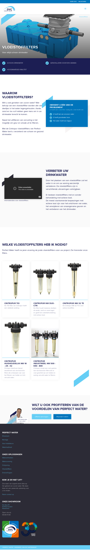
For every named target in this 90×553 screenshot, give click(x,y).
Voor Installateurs (8, 443)
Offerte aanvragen (41, 416)
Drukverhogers (7, 473)
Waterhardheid (7, 447)
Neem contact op (8, 494)
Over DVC (73, 1)
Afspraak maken (62, 416)
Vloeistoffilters (83, 17)
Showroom (5, 436)
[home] (9, 8)
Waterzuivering (7, 461)
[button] (85, 8)
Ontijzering (6, 465)
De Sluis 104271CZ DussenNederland (7, 506)
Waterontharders (7, 458)
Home (76, 17)
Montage (5, 440)
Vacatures (82, 1)
